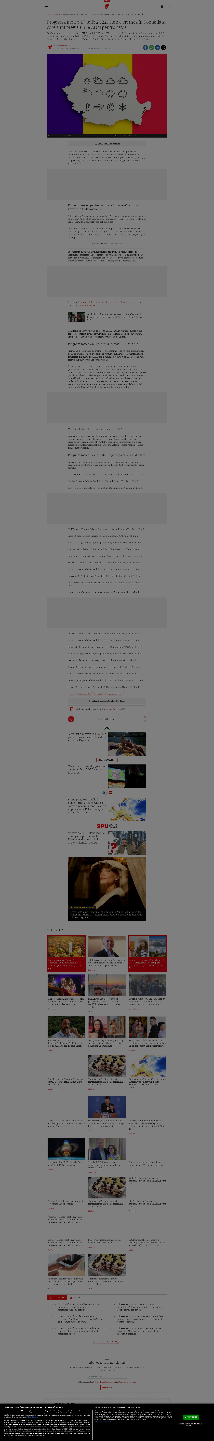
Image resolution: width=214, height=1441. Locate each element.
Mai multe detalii (32, 1417)
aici (50, 1429)
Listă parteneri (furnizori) (102, 1422)
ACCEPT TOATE (191, 1417)
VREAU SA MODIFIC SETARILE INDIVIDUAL (190, 1425)
